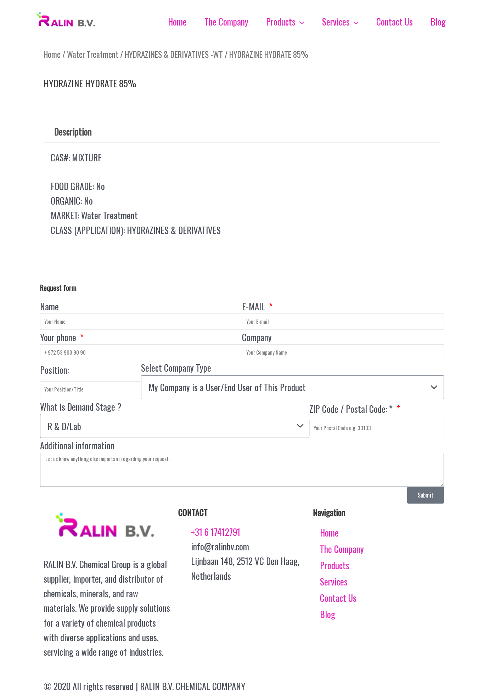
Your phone (59, 337)
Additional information (77, 445)
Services (334, 581)
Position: (54, 369)
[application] (300, 21)
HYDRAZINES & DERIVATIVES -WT (174, 54)
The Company (342, 548)
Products (334, 565)
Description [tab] (73, 131)
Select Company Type (176, 367)
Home (52, 54)
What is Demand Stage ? (81, 406)
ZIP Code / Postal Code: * (352, 408)
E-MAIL (254, 306)
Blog (327, 614)
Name (49, 306)
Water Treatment (92, 54)
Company (257, 337)
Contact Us (338, 597)
